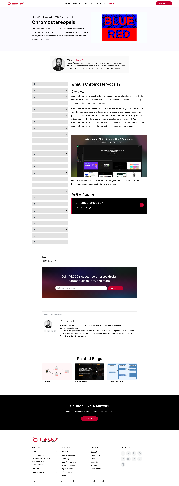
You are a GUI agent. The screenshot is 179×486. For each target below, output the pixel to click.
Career (64, 475)
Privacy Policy (90, 481)
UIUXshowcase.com (80, 180)
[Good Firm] (123, 464)
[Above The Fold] (89, 372)
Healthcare (95, 455)
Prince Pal (80, 60)
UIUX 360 (36, 17)
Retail (93, 459)
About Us (102, 3)
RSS (72, 481)
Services (77, 3)
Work (67, 3)
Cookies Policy (108, 481)
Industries (89, 3)
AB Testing (46, 381)
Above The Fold (81, 381)
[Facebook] (123, 453)
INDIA (34, 451)
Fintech (94, 465)
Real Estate (96, 469)
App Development (69, 455)
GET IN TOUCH (89, 419)
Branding (65, 459)
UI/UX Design (67, 452)
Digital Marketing (69, 469)
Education (95, 452)
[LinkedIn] (134, 453)
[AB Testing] (57, 372)
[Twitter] (128, 453)
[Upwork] (134, 459)
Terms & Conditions (79, 481)
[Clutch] (139, 459)
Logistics (95, 462)
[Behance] (128, 459)
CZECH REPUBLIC (39, 472)
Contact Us (164, 3)
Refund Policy (99, 481)
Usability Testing (68, 465)
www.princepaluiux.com (69, 328)
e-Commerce (67, 472)
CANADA (35, 469)
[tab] (45, 314)
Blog (111, 3)
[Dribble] (139, 453)
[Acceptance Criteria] (122, 372)
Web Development (69, 462)
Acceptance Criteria (115, 381)
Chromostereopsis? (89, 203)
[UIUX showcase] (109, 156)
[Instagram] (123, 459)
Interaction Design (83, 207)
